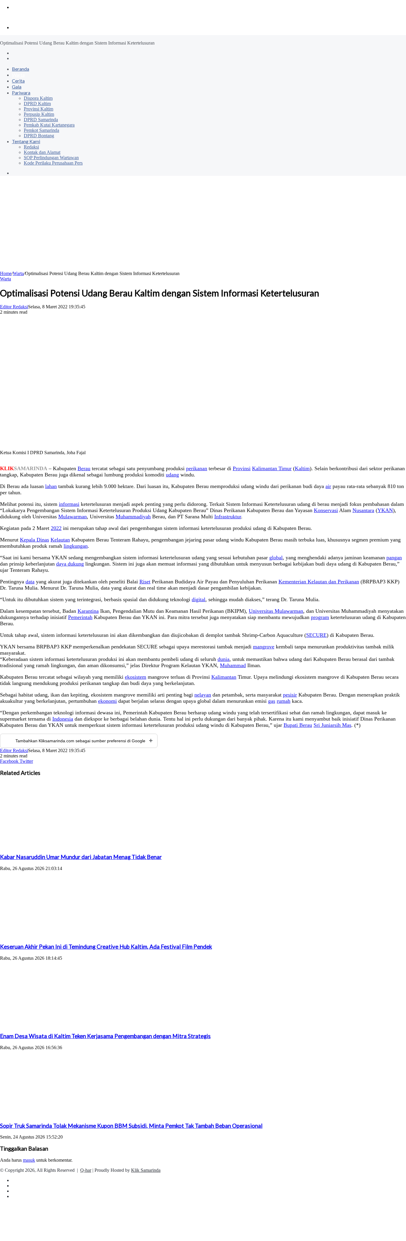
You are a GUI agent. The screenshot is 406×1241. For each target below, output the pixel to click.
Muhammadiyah (133, 517)
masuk (29, 1160)
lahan (51, 486)
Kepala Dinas (34, 540)
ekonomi (107, 701)
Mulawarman (72, 517)
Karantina (88, 611)
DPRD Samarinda (41, 119)
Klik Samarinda (145, 1170)
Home (6, 273)
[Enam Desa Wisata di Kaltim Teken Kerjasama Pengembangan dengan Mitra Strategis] (58, 1024)
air (328, 486)
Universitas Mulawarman (276, 611)
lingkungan (76, 546)
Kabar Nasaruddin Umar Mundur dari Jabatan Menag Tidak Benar (81, 857)
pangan (394, 557)
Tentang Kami (26, 141)
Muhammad (233, 665)
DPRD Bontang (39, 135)
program (320, 617)
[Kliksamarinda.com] (20, 17)
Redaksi (31, 146)
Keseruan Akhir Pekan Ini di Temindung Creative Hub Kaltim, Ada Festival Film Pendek (106, 946)
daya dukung (70, 564)
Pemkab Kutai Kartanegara (49, 124)
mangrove (263, 647)
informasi (69, 504)
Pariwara (21, 92)
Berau (84, 468)
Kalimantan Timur (272, 468)
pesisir (290, 695)
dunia (223, 659)
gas (271, 701)
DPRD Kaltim (37, 103)
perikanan (196, 468)
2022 (56, 528)
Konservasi (326, 510)
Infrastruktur (227, 517)
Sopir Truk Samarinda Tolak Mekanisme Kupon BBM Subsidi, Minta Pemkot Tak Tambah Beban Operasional (131, 1125)
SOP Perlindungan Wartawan (51, 157)
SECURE (316, 635)
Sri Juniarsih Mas (332, 725)
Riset (144, 582)
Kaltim (302, 468)
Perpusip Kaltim (39, 114)
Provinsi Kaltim (38, 108)
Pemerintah (80, 617)
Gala (16, 86)
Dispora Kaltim (38, 98)
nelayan (202, 695)
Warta (18, 75)
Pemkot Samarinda (41, 130)
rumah (283, 701)
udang (172, 475)
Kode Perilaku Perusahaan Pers (53, 162)
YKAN (385, 510)
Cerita (18, 80)
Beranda (20, 69)
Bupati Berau (298, 725)
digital (198, 599)
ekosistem (135, 677)
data (30, 582)
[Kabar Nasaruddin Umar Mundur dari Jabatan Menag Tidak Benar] (58, 845)
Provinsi (242, 468)
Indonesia (62, 719)
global (276, 557)
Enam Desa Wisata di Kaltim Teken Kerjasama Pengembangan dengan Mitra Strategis (105, 1036)
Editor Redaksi (14, 306)
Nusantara (363, 510)
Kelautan (60, 540)
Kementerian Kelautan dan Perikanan (318, 582)
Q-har (85, 1170)
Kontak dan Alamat (42, 152)
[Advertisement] (203, 226)
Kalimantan (223, 677)
